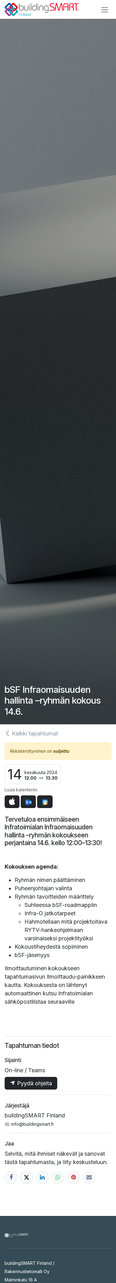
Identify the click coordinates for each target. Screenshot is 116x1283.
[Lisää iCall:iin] (12, 801)
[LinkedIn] (42, 1177)
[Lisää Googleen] (44, 801)
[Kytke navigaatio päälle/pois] (104, 9)
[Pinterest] (73, 1177)
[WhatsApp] (57, 1177)
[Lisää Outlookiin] (28, 801)
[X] (26, 1177)
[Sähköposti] (89, 1177)
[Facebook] (11, 1177)
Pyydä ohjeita (33, 1083)
